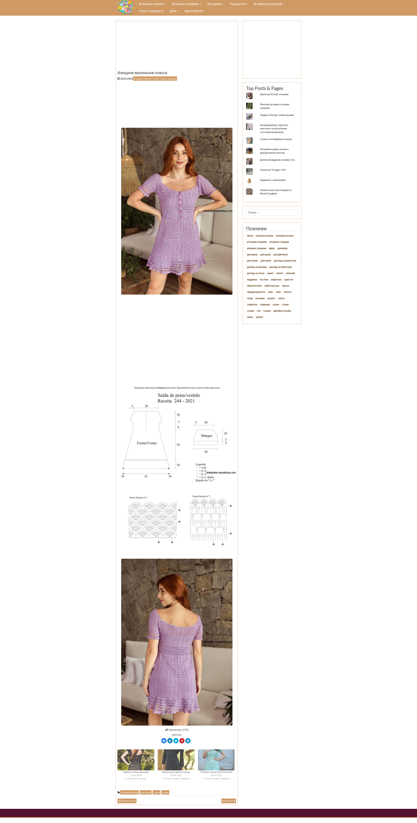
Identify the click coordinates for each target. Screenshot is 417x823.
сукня (156, 792)
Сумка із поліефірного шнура (276, 139)
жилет (279, 272)
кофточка (276, 279)
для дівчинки (280, 254)
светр (281, 298)
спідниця (265, 304)
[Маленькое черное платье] (176, 760)
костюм (264, 279)
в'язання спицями (256, 241)
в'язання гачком (129, 792)
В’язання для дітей (268, 4)
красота (288, 279)
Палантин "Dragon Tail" (273, 169)
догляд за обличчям (280, 266)
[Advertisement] (176, 48)
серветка (252, 304)
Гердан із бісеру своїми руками (277, 114)
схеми (250, 310)
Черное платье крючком (136, 772)
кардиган (252, 279)
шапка (259, 316)
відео (272, 248)
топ (258, 310)
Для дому (214, 4)
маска (285, 285)
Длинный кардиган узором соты (277, 159)
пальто (287, 291)
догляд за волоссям (285, 260)
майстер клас (271, 285)
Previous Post (128, 800)
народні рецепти (256, 291)
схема (165, 792)
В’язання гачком (151, 4)
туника (267, 310)
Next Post (227, 800)
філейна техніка (282, 310)
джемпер (282, 248)
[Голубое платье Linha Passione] (216, 760)
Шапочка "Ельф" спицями (274, 94)
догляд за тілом (255, 272)
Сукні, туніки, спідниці (164, 78)
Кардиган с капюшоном (273, 179)
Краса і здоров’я (151, 11)
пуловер (260, 298)
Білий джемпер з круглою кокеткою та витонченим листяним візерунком (274, 128)
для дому (252, 254)
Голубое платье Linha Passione (216, 772)
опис (270, 291)
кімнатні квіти (254, 285)
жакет (270, 272)
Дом (173, 11)
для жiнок (252, 260)
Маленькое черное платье (176, 772)
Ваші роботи (194, 11)
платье (161, 387)
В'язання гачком (142, 78)
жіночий (290, 272)
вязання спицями (256, 248)
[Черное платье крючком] (135, 760)
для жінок (145, 792)
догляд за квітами (256, 266)
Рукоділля (237, 4)
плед (249, 298)
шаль (250, 316)
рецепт (271, 298)
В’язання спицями (185, 4)
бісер (250, 235)
